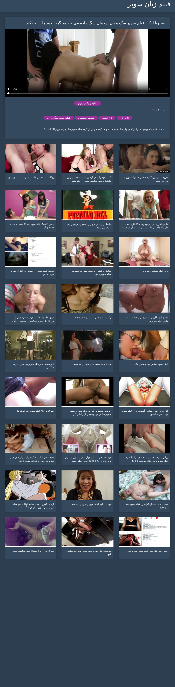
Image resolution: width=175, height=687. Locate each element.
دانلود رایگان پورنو (88, 103)
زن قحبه (107, 117)
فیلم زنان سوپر (149, 4)
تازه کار (124, 117)
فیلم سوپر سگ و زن (58, 117)
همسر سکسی (86, 117)
